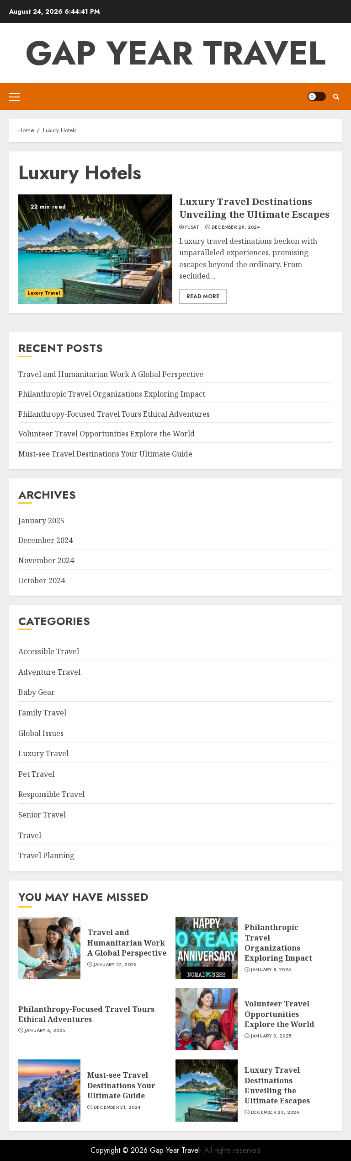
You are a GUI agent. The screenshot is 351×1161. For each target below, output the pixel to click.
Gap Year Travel (175, 53)
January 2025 (41, 521)
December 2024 (45, 540)
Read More (202, 296)
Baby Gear (36, 692)
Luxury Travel (44, 293)
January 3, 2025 (271, 1036)
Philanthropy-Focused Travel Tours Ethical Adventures (114, 414)
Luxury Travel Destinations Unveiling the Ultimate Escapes (254, 207)
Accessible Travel (48, 651)
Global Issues (41, 733)
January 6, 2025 (45, 1030)
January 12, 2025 (115, 965)
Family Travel (42, 713)
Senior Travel (42, 815)
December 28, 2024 (236, 227)
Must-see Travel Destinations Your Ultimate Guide (105, 454)
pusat (192, 227)
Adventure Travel (49, 672)
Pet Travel (36, 774)
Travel (29, 835)
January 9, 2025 (271, 970)
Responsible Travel (51, 794)
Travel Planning (46, 855)
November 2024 (46, 560)
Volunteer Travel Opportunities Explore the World (106, 434)
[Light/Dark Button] (317, 96)
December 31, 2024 (117, 1107)
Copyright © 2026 (120, 1150)
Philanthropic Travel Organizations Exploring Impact (111, 394)
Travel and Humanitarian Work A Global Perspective (110, 374)
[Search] (336, 97)
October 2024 (41, 580)
